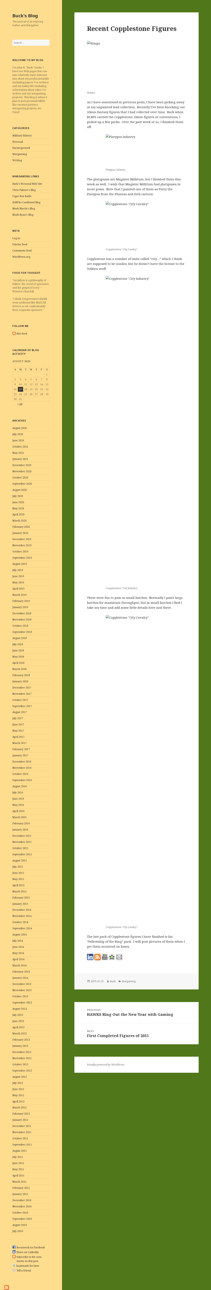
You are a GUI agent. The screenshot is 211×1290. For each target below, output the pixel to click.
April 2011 (18, 1175)
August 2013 (19, 1008)
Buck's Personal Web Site (27, 184)
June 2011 (18, 1163)
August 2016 (19, 786)
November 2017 (22, 694)
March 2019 (19, 595)
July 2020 (17, 496)
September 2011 (22, 1144)
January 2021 (20, 459)
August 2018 (19, 638)
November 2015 (22, 842)
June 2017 (18, 724)
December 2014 (21, 910)
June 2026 (18, 440)
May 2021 (18, 453)
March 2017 (19, 743)
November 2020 (22, 471)
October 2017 (20, 700)
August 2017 (19, 712)
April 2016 (18, 811)
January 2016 (20, 829)
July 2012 (17, 1083)
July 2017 (17, 718)
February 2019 (21, 601)
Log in (16, 238)
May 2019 (18, 582)
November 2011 (22, 1132)
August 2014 (19, 934)
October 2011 (20, 1138)
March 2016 (19, 817)
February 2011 (21, 1188)
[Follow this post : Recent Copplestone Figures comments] (97, 957)
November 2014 (22, 916)
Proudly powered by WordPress (105, 1064)
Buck (113, 981)
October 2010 (20, 1212)
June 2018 (18, 650)
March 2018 (19, 669)
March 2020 (19, 520)
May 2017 (18, 730)
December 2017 (21, 687)
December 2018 (21, 613)
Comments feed (22, 250)
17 (20, 389)
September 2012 (22, 1070)
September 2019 (22, 557)
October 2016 (20, 774)
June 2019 (18, 576)
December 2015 (21, 836)
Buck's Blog (25, 15)
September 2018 (22, 632)
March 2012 (19, 1107)
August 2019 (19, 564)
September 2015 (22, 854)
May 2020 (18, 508)
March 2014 (19, 965)
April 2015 (18, 885)
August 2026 (19, 428)
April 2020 (18, 514)
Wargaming (19, 154)
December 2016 (21, 761)
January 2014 (20, 978)
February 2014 (21, 971)
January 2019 (20, 607)
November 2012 (22, 1058)
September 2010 (22, 1219)
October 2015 (20, 848)
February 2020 (21, 527)
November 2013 (22, 990)
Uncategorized (21, 148)
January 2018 (20, 681)
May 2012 (18, 1095)
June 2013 (18, 1021)
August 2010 (19, 1225)
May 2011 (18, 1169)
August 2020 (19, 490)
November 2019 (22, 545)
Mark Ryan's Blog (22, 214)
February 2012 (21, 1113)
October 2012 (20, 1064)
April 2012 (18, 1101)
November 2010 (22, 1206)
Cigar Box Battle (22, 196)
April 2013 (18, 1027)
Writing (17, 160)
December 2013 (21, 984)
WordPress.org (21, 256)
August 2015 (19, 860)
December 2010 (21, 1200)
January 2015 (20, 904)
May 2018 (18, 656)
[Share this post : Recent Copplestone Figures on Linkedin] (90, 957)
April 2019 (18, 588)
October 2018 (20, 625)
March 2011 (19, 1181)
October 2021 (20, 446)
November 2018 (22, 619)
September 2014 (22, 928)
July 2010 (17, 1231)
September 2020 (22, 483)
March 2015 (19, 891)
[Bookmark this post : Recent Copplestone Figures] (112, 957)
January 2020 (20, 533)
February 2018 (21, 675)
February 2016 (21, 823)
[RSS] (6, 1287)
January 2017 (20, 755)
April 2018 (18, 663)
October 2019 (20, 551)
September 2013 (22, 1002)
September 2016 (22, 780)
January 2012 (20, 1120)
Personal (17, 141)
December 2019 (21, 539)
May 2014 (18, 953)
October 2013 (20, 996)
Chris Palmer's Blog (24, 190)
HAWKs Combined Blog (26, 202)
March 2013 (19, 1033)
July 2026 (17, 434)
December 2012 (21, 1052)
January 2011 (20, 1194)
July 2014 (17, 940)
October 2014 (20, 922)
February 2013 (21, 1039)
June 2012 (18, 1089)
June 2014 (18, 947)
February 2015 (21, 897)
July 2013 (17, 1015)
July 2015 (17, 866)
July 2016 (17, 792)
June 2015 (18, 873)
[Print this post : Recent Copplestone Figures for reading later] (104, 957)
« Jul (20, 404)
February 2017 (21, 749)
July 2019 (17, 570)
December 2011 (21, 1126)
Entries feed (19, 244)
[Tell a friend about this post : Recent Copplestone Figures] (119, 957)
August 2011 (19, 1151)
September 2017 (22, 706)
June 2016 (18, 798)
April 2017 (18, 737)
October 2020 (20, 477)
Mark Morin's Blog (23, 208)
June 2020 (18, 502)
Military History (22, 135)
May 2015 (18, 879)
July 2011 (17, 1157)
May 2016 (18, 805)
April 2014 (18, 959)
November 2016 (22, 768)
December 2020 (21, 465)
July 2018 (17, 644)
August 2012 (19, 1077)
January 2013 (20, 1046)
